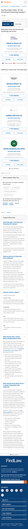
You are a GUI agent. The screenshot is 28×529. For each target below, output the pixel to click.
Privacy (8, 525)
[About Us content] (25, 500)
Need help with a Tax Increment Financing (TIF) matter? (13, 223)
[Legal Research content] (25, 513)
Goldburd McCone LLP (14, 115)
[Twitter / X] (11, 490)
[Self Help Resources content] (25, 508)
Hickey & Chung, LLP (14, 43)
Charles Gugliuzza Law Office (14, 148)
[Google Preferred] (2, 495)
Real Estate (6, 187)
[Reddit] (21, 490)
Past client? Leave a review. (14, 45)
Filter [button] (4, 15)
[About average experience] (25, 63)
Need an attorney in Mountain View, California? (12, 257)
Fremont (11, 203)
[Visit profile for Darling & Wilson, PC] (14, 78)
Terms (2, 525)
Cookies (21, 525)
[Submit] (25, 482)
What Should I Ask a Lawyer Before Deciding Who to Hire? (12, 337)
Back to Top (14, 454)
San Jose (17, 203)
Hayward (11, 204)
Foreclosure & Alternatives (10, 191)
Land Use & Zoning (8, 194)
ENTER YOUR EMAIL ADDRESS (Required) (10, 479)
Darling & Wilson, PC (14, 84)
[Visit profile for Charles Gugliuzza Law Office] (14, 143)
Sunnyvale (5, 203)
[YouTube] (7, 490)
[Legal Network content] (25, 517)
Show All (3, 212)
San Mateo (5, 204)
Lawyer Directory (4, 6)
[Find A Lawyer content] (25, 504)
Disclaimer (14, 525)
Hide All (8, 212)
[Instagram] (16, 490)
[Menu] (2, 2)
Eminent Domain (16, 187)
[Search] (25, 2)
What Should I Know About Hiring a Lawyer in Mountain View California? (13, 385)
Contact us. (14, 471)
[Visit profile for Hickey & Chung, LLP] (14, 38)
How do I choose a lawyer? (11, 292)
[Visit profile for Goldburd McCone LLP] (14, 110)
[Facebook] (2, 490)
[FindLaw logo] (7, 2)
